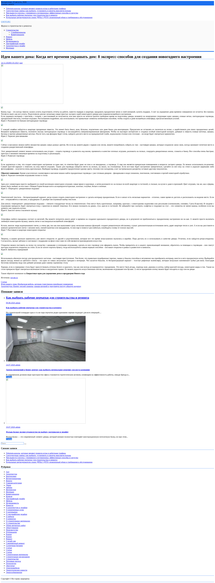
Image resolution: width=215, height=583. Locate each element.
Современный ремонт (15, 543)
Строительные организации (18, 557)
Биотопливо (11, 476)
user (21, 63)
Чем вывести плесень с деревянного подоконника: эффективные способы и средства (42, 13)
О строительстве (13, 523)
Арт (7, 472)
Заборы (9, 487)
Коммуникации (17, 35)
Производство (12, 530)
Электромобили (13, 568)
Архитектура (11, 474)
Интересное (11, 490)
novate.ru (14, 278)
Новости (9, 505)
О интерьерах (12, 512)
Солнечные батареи (14, 546)
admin (17, 303)
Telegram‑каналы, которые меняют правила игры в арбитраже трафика (36, 8)
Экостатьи (10, 566)
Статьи (4, 282)
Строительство (12, 30)
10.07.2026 (10, 427)
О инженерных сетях (15, 510)
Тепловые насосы (13, 561)
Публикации (11, 532)
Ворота (9, 481)
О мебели (10, 516)
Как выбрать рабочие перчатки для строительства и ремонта (31, 15)
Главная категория (14, 483)
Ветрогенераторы (13, 478)
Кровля (9, 496)
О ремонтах (11, 519)
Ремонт (9, 37)
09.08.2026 (10, 303)
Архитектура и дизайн (15, 46)
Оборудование (12, 528)
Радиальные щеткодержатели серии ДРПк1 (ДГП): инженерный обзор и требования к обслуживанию (49, 17)
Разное (9, 534)
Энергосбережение (14, 572)
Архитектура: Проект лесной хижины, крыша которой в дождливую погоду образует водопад (41, 286)
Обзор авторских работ (16, 525)
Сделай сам (11, 541)
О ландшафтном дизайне (16, 514)
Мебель (9, 39)
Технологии (11, 563)
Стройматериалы (18, 32)
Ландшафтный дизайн (15, 43)
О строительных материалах (18, 521)
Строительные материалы (17, 554)
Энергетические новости (16, 570)
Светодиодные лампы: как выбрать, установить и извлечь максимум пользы (38, 11)
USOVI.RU (6, 22)
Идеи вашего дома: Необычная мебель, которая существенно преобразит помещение (37, 284)
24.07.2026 (10, 365)
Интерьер (10, 48)
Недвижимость (12, 41)
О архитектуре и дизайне (16, 508)
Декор (8, 485)
